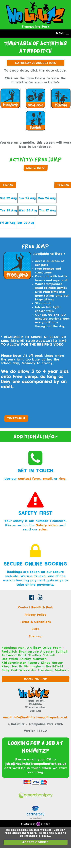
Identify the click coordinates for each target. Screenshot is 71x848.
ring (62, 479)
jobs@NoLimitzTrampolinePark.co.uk (35, 764)
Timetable (16, 418)
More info (35, 167)
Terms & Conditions (35, 621)
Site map (35, 636)
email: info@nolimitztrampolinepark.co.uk (35, 717)
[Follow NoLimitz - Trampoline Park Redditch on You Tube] (40, 598)
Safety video (47, 525)
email (47, 479)
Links (35, 629)
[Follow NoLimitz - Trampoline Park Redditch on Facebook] (31, 598)
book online (35, 679)
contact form (29, 479)
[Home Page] (35, 12)
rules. (43, 529)
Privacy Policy (35, 614)
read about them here (20, 832)
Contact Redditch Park (35, 607)
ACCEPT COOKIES (35, 842)
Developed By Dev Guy (35, 824)
